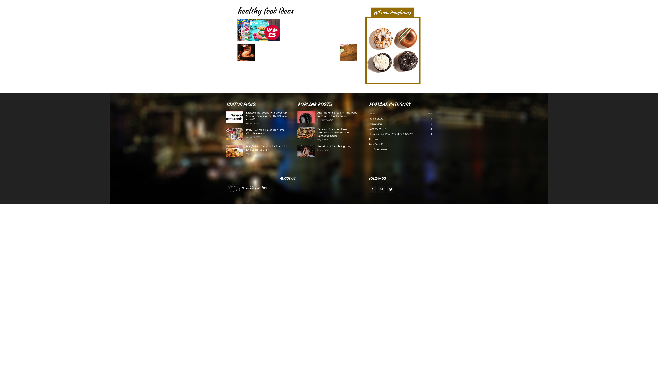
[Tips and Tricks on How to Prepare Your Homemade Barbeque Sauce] (306, 133)
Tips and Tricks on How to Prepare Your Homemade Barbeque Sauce (333, 132)
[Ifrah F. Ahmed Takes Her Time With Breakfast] (234, 134)
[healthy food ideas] (258, 40)
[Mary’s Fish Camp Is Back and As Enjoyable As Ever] (234, 151)
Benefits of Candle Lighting (334, 146)
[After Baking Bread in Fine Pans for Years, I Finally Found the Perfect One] (306, 117)
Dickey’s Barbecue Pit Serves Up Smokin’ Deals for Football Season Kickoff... (267, 116)
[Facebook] (372, 189)
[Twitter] (390, 189)
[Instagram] (381, 189)
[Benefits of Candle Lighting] (306, 151)
